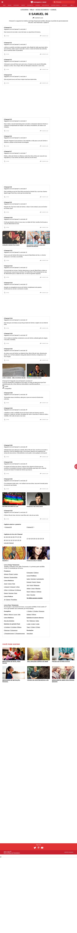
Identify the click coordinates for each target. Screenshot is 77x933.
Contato (66, 852)
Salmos (8, 599)
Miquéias (37, 588)
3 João (37, 624)
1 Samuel (6, 587)
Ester (15, 593)
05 (13, 537)
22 (38, 538)
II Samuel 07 (30, 527)
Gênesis (6, 574)
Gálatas (29, 614)
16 (20, 540)
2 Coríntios (13, 627)
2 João (33, 624)
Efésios (19, 627)
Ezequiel (29, 582)
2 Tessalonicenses (20, 633)
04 (11, 537)
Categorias (24, 9)
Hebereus (32, 620)
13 (13, 540)
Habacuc (33, 591)
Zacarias (32, 594)
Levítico (16, 574)
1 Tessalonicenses (9, 633)
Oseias (39, 582)
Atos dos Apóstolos (9, 620)
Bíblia (32, 9)
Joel (28, 585)
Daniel (34, 582)
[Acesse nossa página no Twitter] (35, 847)
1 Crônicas (11, 590)
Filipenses (7, 630)
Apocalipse (30, 633)
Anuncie (71, 852)
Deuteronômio (13, 577)
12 (11, 540)
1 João (28, 624)
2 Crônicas (18, 590)
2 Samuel (12, 587)
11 (9, 540)
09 (4, 540)
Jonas (33, 588)
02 (7, 537)
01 (4, 537)
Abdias (28, 588)
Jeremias (33, 579)
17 (27, 538)
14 (16, 540)
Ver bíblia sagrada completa (34, 598)
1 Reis (17, 587)
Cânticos (36, 572)
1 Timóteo (29, 611)
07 (18, 537)
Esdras (6, 593)
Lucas (15, 614)
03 (9, 537)
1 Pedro (33, 627)
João (19, 614)
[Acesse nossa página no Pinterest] (38, 847)
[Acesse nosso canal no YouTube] (42, 847)
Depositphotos (17, 853)
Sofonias (39, 591)
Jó (4, 599)
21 (36, 538)
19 (32, 538)
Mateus (6, 614)
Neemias (11, 593)
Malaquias (36, 585)
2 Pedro (38, 627)
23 (41, 538)
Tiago (28, 627)
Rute (13, 583)
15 (18, 540)
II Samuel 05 (8, 527)
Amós (31, 585)
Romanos (41, 611)
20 (34, 538)
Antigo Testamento (42, 9)
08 (20, 537)
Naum (28, 591)
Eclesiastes (30, 572)
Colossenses (13, 630)
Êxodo (11, 574)
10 (7, 540)
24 (43, 538)
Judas (37, 620)
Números (6, 577)
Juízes (10, 583)
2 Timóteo (35, 611)
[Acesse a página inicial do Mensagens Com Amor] (38, 2)
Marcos (11, 614)
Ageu (28, 594)
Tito (28, 620)
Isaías (28, 579)
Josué (5, 583)
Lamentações (40, 579)
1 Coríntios (7, 627)
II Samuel (53, 9)
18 (29, 538)
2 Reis (5, 590)
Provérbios (14, 599)
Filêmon (34, 614)
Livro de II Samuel (9, 543)
